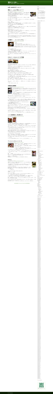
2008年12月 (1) (39, 142)
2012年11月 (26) (39, 318)
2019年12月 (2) (39, 45)
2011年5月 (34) (39, 332)
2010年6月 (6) (38, 127)
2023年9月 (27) (39, 210)
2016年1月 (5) (38, 80)
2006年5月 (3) (38, 369)
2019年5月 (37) (39, 253)
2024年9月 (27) (39, 200)
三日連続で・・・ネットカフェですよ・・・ (17, 39)
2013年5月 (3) (38, 102)
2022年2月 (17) (39, 226)
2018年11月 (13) (39, 54)
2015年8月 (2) (38, 84)
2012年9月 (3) (38, 108)
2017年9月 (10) (39, 65)
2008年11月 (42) (39, 357)
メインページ (20, 183)
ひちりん (10, 159)
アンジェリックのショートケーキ (15, 141)
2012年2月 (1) (38, 112)
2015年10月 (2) (39, 82)
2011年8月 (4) (38, 117)
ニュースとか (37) (39, 173)
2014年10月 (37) (39, 299)
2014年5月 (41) (39, 303)
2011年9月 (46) (39, 329)
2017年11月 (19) (39, 63)
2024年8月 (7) (38, 201)
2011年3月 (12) (39, 334)
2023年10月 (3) (39, 28)
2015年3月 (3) (38, 87)
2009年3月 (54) (39, 354)
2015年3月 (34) (39, 295)
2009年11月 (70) (39, 347)
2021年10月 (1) (39, 38)
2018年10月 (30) (39, 259)
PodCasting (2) (39, 156)
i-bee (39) (38, 150)
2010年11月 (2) (39, 123)
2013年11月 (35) (39, 308)
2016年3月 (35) (39, 285)
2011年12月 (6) (39, 114)
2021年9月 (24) (39, 230)
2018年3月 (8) (38, 60)
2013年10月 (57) (39, 309)
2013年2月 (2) (38, 104)
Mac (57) (39, 161)
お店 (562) (38, 152)
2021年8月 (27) (39, 231)
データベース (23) (40, 163)
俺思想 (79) (38, 176)
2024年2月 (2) (38, 25)
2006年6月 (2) (38, 368)
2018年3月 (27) (39, 265)
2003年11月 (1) (39, 147)
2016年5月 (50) (39, 283)
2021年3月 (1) (38, 40)
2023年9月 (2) (38, 29)
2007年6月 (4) (38, 363)
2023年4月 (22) (39, 214)
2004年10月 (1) (39, 374)
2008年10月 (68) (39, 358)
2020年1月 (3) (38, 44)
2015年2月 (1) (38, 88)
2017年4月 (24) (39, 274)
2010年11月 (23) (39, 337)
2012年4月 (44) (39, 323)
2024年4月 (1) (38, 24)
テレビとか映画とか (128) (40, 172)
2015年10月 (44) (39, 289)
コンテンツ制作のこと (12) (41, 157)
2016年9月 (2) (38, 75)
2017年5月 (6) (38, 68)
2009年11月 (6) (39, 133)
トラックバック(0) (22, 58)
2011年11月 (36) (39, 327)
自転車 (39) (38, 185)
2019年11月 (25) (39, 248)
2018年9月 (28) (39, 260)
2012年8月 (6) (38, 109)
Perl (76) (39, 170)
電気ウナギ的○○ (13, 2)
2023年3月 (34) (39, 215)
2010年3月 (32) (39, 344)
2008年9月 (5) (38, 144)
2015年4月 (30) (39, 294)
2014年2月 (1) (38, 97)
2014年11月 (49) (39, 298)
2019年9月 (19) (39, 250)
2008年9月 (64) (39, 359)
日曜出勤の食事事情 (12, 85)
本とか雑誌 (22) (39, 189)
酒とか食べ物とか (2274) (40, 195)
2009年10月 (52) (39, 348)
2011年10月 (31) (39, 328)
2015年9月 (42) (39, 290)
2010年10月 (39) (39, 338)
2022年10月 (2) (39, 35)
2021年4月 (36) (39, 234)
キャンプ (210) (40, 193)
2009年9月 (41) (39, 349)
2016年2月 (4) (38, 79)
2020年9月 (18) (39, 240)
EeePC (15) (40, 167)
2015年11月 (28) (39, 288)
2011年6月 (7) (38, 118)
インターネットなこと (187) (40, 154)
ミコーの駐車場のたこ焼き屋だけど (15, 114)
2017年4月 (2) (38, 69)
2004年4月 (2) (38, 377)
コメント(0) (18, 58)
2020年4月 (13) (39, 244)
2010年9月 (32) (39, 339)
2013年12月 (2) (39, 98)
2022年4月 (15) (39, 224)
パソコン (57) (39, 166)
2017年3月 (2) (38, 70)
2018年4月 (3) (38, 59)
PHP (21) (39, 169)
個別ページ (15, 58)
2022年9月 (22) (39, 220)
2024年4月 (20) (39, 204)
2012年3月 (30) (39, 324)
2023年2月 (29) (39, 216)
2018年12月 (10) (39, 53)
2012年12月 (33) (39, 317)
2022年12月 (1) (39, 33)
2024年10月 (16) (39, 199)
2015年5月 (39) (39, 293)
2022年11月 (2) (39, 34)
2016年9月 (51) (39, 280)
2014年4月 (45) (39, 304)
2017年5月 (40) (39, 273)
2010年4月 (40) (39, 343)
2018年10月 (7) (39, 55)
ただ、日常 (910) (39, 153)
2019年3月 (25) (39, 255)
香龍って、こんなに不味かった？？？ (16, 9)
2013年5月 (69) (39, 313)
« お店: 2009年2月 (16, 183)
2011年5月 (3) (38, 119)
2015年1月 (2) (38, 89)
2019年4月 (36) (39, 254)
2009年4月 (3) (38, 139)
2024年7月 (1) (38, 23)
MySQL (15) (40, 164)
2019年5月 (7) (38, 49)
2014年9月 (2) (38, 92)
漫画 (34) (40, 190)
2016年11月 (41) (39, 278)
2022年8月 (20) (39, 221)
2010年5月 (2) (38, 128)
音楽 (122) (39, 194)
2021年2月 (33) (39, 236)
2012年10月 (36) (39, 319)
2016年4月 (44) (39, 284)
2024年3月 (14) (39, 205)
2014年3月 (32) (39, 305)
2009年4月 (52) (39, 353)
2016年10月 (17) (39, 74)
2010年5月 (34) (39, 342)
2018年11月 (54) (39, 258)
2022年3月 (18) (39, 225)
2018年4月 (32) (39, 264)
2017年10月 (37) (39, 269)
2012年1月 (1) (38, 113)
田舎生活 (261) (38, 184)
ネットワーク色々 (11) (39, 174)
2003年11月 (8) (39, 378)
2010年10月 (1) (39, 124)
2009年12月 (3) (39, 132)
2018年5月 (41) (39, 263)
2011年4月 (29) (39, 333)
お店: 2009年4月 (42, 15)
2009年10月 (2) (39, 134)
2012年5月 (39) (39, 322)
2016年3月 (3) (38, 78)
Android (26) (39, 160)
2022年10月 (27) (39, 219)
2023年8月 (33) (39, 211)
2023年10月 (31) (39, 209)
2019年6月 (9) (38, 48)
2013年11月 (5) (39, 99)
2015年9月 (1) (38, 83)
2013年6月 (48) (39, 312)
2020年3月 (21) (39, 245)
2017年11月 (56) (39, 268)
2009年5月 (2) (38, 138)
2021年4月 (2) (38, 39)
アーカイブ (23, 183)
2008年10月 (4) (39, 143)
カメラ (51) (39, 188)
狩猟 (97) (38, 183)
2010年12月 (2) (39, 122)
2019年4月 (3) (38, 50)
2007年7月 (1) (38, 362)
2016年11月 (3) (39, 73)
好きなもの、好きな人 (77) (40, 177)
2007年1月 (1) (38, 364)
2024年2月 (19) (39, 206)
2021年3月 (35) (39, 235)
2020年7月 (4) (38, 43)
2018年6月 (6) (38, 58)
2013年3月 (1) (38, 103)
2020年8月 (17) (39, 241)
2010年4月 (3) (38, 129)
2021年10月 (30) (39, 229)
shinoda (8, 58)
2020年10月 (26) (39, 239)
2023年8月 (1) (38, 30)
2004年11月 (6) (39, 373)
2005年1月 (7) (38, 372)
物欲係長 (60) (38, 180)
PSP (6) (39, 181)
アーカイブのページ (40, 18)
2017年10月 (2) (39, 64)
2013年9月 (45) (39, 310)
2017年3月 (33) (39, 275)
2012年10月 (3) (39, 107)
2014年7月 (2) (38, 94)
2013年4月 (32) (39, 314)
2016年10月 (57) (39, 279)
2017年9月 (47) (39, 270)
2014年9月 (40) (39, 300)
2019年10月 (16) (39, 249)
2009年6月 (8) (38, 137)
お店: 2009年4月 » (27, 183)
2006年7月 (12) (39, 367)
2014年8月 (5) (38, 93)
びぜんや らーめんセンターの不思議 (16, 57)
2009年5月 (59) (39, 352)
